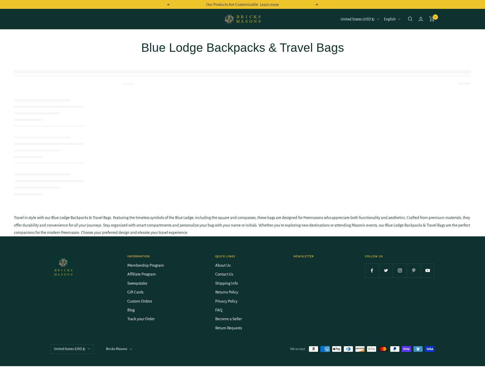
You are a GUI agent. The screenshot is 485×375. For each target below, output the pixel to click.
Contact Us (224, 274)
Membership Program (145, 265)
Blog (131, 310)
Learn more (269, 4)
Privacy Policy (226, 301)
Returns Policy (226, 292)
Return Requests (228, 328)
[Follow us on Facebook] (372, 271)
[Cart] (431, 18)
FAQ (218, 310)
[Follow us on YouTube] (427, 271)
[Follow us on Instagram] (400, 271)
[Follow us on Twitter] (386, 271)
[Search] (410, 19)
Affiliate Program (141, 274)
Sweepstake (137, 283)
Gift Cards (135, 292)
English (390, 19)
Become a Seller (228, 319)
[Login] (421, 19)
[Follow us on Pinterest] (414, 271)
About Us (223, 265)
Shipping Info (226, 283)
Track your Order (141, 319)
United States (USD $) (358, 19)
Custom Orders (139, 301)
